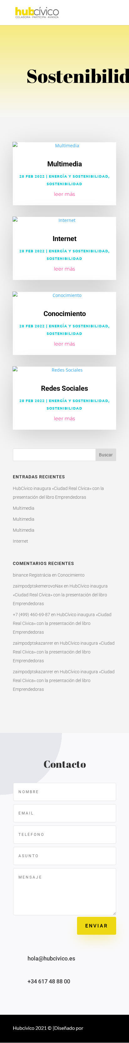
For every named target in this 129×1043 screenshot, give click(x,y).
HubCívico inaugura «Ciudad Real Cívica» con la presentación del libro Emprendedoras (60, 594)
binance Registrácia (32, 575)
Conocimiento (65, 314)
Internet (64, 239)
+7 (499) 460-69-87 (31, 614)
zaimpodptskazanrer (33, 643)
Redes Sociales (64, 388)
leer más (64, 194)
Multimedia (64, 164)
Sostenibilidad (64, 183)
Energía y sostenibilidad (78, 176)
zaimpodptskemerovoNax (38, 586)
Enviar (96, 926)
